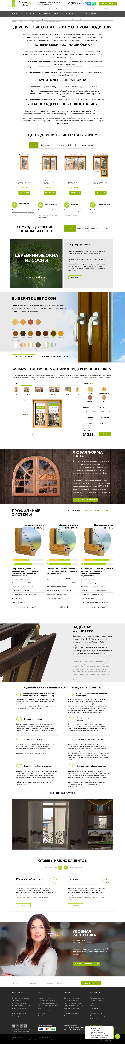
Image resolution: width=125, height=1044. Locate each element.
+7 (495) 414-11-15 (77, 3)
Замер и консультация (71, 1008)
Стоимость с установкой (46, 1000)
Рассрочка (41, 1013)
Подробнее (75, 277)
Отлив (89, 424)
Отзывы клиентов (96, 1013)
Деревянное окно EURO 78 (34, 526)
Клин (42, 21)
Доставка (67, 1016)
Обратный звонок (91, 983)
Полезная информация (71, 1013)
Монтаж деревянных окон (73, 1003)
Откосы (103, 424)
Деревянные (75, 511)
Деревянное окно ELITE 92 (103, 526)
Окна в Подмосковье (19, 1016)
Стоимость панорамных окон (48, 1003)
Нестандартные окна (81, 19)
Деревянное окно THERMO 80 (69, 526)
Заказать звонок (107, 3)
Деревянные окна (19, 993)
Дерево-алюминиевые (47, 19)
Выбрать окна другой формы (85, 499)
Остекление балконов (71, 998)
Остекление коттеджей (72, 1000)
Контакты (59, 9)
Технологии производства (99, 1016)
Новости (93, 1003)
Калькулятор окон (16, 19)
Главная (14, 21)
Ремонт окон (68, 1011)
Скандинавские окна (19, 1003)
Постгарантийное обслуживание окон (91, 766)
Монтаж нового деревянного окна (90, 739)
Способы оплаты (43, 1016)
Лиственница (29, 19)
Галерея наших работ (30, 9)
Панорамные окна (92, 19)
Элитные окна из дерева (69, 19)
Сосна (22, 19)
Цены (40, 993)
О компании (17, 9)
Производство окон (97, 998)
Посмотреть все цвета (23, 356)
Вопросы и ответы (96, 1011)
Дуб (40, 19)
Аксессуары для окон (19, 1013)
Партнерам (43, 9)
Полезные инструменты (53, 983)
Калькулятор (33, 983)
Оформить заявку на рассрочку (86, 963)
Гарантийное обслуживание (73, 1006)
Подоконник (104, 418)
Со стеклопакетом (58, 19)
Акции (92, 1006)
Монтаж (90, 418)
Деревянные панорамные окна (22, 1006)
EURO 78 (93, 383)
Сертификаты (94, 1008)
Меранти (35, 19)
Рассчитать (24, 192)
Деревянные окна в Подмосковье (29, 21)
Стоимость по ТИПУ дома (47, 1011)
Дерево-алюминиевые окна (21, 998)
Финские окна (16, 1000)
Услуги (51, 9)
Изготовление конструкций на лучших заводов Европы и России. (23, 209)
